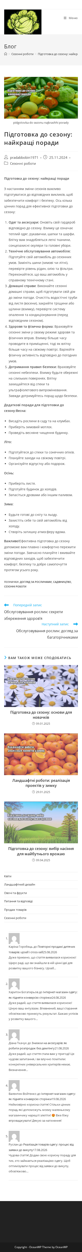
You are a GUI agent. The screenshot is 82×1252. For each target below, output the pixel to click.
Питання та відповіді (18, 901)
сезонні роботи (15, 586)
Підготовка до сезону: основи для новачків (41, 715)
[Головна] (5, 54)
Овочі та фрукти (15, 893)
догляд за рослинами (36, 582)
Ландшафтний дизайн (19, 884)
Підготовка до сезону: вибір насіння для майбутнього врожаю (41, 851)
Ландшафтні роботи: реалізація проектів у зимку (41, 783)
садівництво (62, 582)
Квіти (7, 876)
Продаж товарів (15, 910)
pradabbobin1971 (24, 157)
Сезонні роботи (23, 163)
